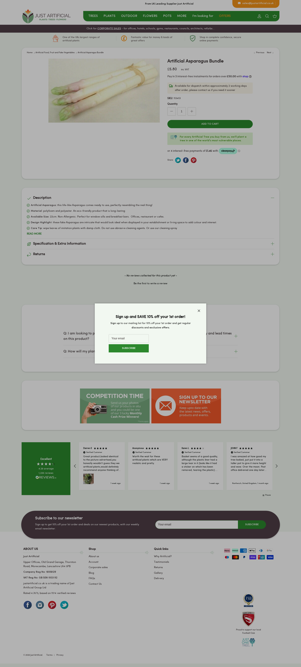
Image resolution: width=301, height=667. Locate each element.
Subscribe (129, 348)
